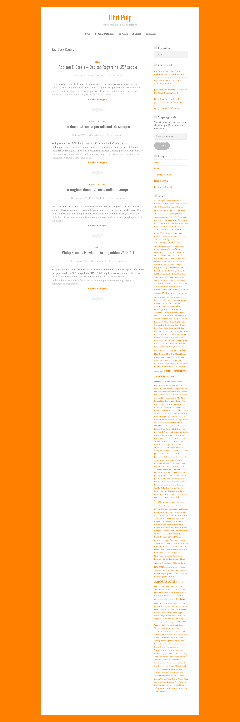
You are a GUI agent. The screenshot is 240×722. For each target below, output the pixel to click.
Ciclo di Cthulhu (160, 300)
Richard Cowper (179, 589)
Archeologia (158, 246)
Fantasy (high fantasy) (178, 392)
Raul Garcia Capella (168, 570)
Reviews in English (130, 34)
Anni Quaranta (178, 226)
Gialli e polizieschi (181, 419)
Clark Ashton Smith (177, 309)
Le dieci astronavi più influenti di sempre (98, 126)
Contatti (151, 34)
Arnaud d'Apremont (177, 252)
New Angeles (179, 531)
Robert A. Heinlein (161, 603)
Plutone (157, 559)
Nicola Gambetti (104, 34)
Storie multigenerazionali (178, 644)
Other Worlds (167, 543)
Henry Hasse (158, 438)
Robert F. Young (182, 606)
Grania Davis (165, 429)
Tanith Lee (158, 657)
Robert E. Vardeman (168, 606)
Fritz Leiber (169, 410)
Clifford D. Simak (169, 313)
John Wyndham (181, 476)
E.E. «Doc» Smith (172, 343)
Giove (163, 426)
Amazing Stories (175, 214)
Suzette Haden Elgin (176, 650)
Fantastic (183, 389)
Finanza (157, 401)
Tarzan (171, 657)
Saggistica (157, 619)
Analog (165, 217)
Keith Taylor (180, 482)
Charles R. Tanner (181, 289)
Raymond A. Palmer (172, 574)
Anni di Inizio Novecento (164, 223)
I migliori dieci (98, 121)
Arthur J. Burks (172, 255)
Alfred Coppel (170, 207)
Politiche (164, 559)
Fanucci (174, 394)
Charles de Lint (159, 286)
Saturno (165, 619)
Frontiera (178, 410)
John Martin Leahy (160, 472)
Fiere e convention (168, 398)
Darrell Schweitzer (167, 325)
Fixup (162, 401)
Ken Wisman (171, 485)
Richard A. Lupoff (166, 589)
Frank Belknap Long (161, 404)
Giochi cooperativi (161, 423)
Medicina (180, 518)
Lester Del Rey (181, 494)
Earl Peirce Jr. (164, 347)
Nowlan (166, 540)
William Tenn (176, 688)
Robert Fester (159, 609)
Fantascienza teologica (171, 389)
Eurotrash (158, 366)
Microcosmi (180, 521)
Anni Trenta (161, 233)
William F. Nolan (165, 688)
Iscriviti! (162, 145)
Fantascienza (175, 370)
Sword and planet (161, 653)
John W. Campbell (169, 476)
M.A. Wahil (158, 509)
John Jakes (167, 469)
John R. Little (172, 472)
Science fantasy (175, 618)
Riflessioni (171, 600)
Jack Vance (168, 454)
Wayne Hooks (173, 685)
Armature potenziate (161, 252)
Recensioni (164, 581)
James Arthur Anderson (162, 457)
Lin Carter (175, 502)
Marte (174, 518)
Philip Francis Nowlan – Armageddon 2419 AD (98, 252)
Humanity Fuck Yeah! (171, 441)
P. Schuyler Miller (179, 543)
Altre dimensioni (161, 214)
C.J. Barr (167, 283)
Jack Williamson (178, 454)
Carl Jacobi (183, 283)
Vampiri (163, 679)
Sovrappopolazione (174, 631)
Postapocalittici (175, 559)
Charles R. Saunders (168, 289)
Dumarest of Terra (161, 340)
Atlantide (157, 262)
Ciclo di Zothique (167, 306)
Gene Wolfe (178, 413)
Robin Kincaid (167, 613)
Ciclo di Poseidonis (169, 303)
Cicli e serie (169, 293)
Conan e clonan (167, 316)
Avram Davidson (160, 265)
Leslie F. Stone (170, 494)
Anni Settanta (176, 229)
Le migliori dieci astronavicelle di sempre (97, 189)
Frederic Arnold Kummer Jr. (164, 407)
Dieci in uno (159, 334)
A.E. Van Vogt (159, 201)
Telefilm (182, 657)
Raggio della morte (172, 567)
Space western (178, 635)
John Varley (158, 476)
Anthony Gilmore (167, 237)
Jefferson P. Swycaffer (162, 463)
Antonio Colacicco (178, 240)
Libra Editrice (175, 497)
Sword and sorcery (178, 653)
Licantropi (167, 502)
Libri (98, 62)
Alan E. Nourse (159, 207)
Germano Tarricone (167, 420)
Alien (164, 211)
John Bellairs (165, 466)
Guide (172, 429)
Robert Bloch (173, 603)
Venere (180, 679)
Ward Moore (163, 685)
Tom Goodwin (165, 669)
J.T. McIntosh (158, 454)
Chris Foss (158, 294)
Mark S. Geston (165, 518)
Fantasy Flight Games (162, 395)
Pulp (182, 562)
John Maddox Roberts (179, 469)
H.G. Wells (158, 432)
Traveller (157, 672)
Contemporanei (180, 316)
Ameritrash (158, 217)
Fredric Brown (159, 410)
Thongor (172, 666)
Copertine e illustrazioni (163, 319)
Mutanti (157, 528)
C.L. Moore (175, 283)
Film (183, 398)
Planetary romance (163, 556)
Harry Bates (169, 435)
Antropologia (160, 242)
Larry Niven (180, 491)
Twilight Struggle (177, 672)
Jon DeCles (158, 479)
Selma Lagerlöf (171, 622)
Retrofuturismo (160, 586)
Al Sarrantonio (180, 211)
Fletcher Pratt (180, 401)
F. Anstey (165, 366)
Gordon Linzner (172, 426)
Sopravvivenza (160, 631)
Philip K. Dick (165, 550)
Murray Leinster (177, 525)
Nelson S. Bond (168, 531)
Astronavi (182, 258)
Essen (177, 363)
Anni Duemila (179, 223)
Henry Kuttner (169, 438)
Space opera (166, 634)
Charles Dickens (171, 286)
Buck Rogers (182, 280)
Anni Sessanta (161, 229)
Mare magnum (161, 180)
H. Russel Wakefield (181, 432)
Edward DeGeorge (172, 357)
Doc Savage (176, 334)
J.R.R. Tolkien (183, 451)
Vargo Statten (172, 679)
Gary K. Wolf (168, 413)
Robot (175, 612)
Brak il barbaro (164, 277)
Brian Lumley (163, 280)
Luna (184, 506)
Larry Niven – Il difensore (166, 108)
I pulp (87, 34)
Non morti (164, 537)
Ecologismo (173, 347)
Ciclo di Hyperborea (174, 300)
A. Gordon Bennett (171, 201)
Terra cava (176, 660)
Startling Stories (160, 641)
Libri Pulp (120, 17)
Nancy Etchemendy (167, 528)
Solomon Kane (174, 628)
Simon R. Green (177, 625)
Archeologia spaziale (171, 246)
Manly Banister (175, 512)
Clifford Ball (158, 313)
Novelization (158, 540)
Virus (176, 682)
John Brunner (175, 466)
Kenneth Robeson (160, 485)
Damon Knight (175, 322)
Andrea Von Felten (175, 217)
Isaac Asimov (164, 451)
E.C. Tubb (162, 343)
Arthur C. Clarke (160, 255)
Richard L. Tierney (172, 592)
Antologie (166, 239)
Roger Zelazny (166, 616)
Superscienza (161, 650)
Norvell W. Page (175, 537)
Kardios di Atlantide (179, 479)
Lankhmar (171, 491)
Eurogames (183, 363)
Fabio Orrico (173, 366)
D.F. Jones (165, 322)
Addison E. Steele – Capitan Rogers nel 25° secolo (97, 67)
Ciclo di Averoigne (167, 297)
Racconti (159, 566)
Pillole (183, 549)
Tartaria (165, 657)
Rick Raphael (178, 595)
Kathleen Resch (159, 482)
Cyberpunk (177, 319)
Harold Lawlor (159, 435)
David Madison (159, 331)
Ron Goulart (176, 616)
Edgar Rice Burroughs (170, 350)
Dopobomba (165, 337)
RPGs (183, 615)
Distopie (167, 334)
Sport (186, 635)
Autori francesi (178, 262)
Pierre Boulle (175, 550)
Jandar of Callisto (175, 460)
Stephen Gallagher (172, 641)
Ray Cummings (159, 573)
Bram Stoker (174, 277)
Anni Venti (172, 233)
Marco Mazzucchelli (173, 515)
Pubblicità (175, 563)
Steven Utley (163, 644)
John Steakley (182, 472)
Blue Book (169, 274)
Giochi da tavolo (175, 422)
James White (164, 460)
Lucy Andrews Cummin (174, 506)
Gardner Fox (158, 413)
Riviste (180, 599)
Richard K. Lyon (160, 592)
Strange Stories (159, 647)
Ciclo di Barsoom (180, 297)
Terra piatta (182, 663)
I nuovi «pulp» (170, 448)
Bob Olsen (177, 274)
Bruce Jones (173, 280)
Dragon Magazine (176, 337)
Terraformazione (160, 663)
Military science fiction (162, 525)
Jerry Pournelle (175, 463)
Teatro (176, 657)
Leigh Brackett (159, 494)
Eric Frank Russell (167, 363)
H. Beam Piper (180, 429)
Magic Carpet (164, 512)
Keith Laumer (170, 482)
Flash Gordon (170, 401)
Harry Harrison (180, 435)
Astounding (172, 258)
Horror (178, 438)
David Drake (158, 328)
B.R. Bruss (170, 265)
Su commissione (172, 647)
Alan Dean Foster (181, 204)
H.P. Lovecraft (167, 432)
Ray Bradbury (181, 570)
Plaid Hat (177, 553)
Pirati (156, 553)
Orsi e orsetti (175, 540)
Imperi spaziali (167, 444)
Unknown (166, 676)
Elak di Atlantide (165, 360)
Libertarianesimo (161, 497)
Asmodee (163, 258)
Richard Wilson (167, 595)
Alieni (170, 210)
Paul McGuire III (164, 546)
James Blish (175, 457)
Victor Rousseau (168, 682)
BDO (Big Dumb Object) (169, 267)
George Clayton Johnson (169, 417)
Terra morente (172, 663)
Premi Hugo (166, 563)
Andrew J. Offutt (166, 220)
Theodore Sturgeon (161, 666)
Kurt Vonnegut (171, 488)
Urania (174, 675)
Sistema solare (161, 628)
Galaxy (185, 410)
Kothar (163, 488)
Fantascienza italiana (168, 385)
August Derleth (167, 262)
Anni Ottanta (166, 226)
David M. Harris (179, 328)
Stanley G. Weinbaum (161, 638)
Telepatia (158, 659)
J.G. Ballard (174, 451)
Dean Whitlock (171, 331)
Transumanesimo (176, 669)
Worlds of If (164, 691)
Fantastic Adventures (162, 392)
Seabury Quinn (159, 622)
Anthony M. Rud (179, 237)
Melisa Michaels (159, 521)
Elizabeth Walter (178, 360)
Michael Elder (171, 521)
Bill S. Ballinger (171, 271)
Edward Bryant (159, 357)
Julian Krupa (166, 479)
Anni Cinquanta (180, 220)
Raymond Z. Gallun (167, 577)
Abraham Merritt (168, 204)
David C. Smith (180, 325)
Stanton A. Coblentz (177, 638)
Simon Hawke (167, 625)
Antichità (157, 240)
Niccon (162, 534)
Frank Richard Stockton (177, 404)
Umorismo (158, 675)
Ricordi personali (160, 600)
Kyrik (179, 488)
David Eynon (168, 328)
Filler (179, 398)
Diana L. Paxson (182, 331)
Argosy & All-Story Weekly (170, 249)
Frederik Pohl (180, 407)
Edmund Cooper (181, 354)
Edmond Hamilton (167, 354)
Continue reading (98, 92)
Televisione (167, 660)
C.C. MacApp (158, 283)
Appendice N (173, 242)
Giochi (157, 162)
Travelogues (166, 672)
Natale (177, 528)
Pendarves (174, 546)
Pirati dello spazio (166, 553)
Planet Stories (177, 556)
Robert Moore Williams (173, 609)
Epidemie (157, 363)
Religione (180, 582)
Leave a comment (115, 75)
